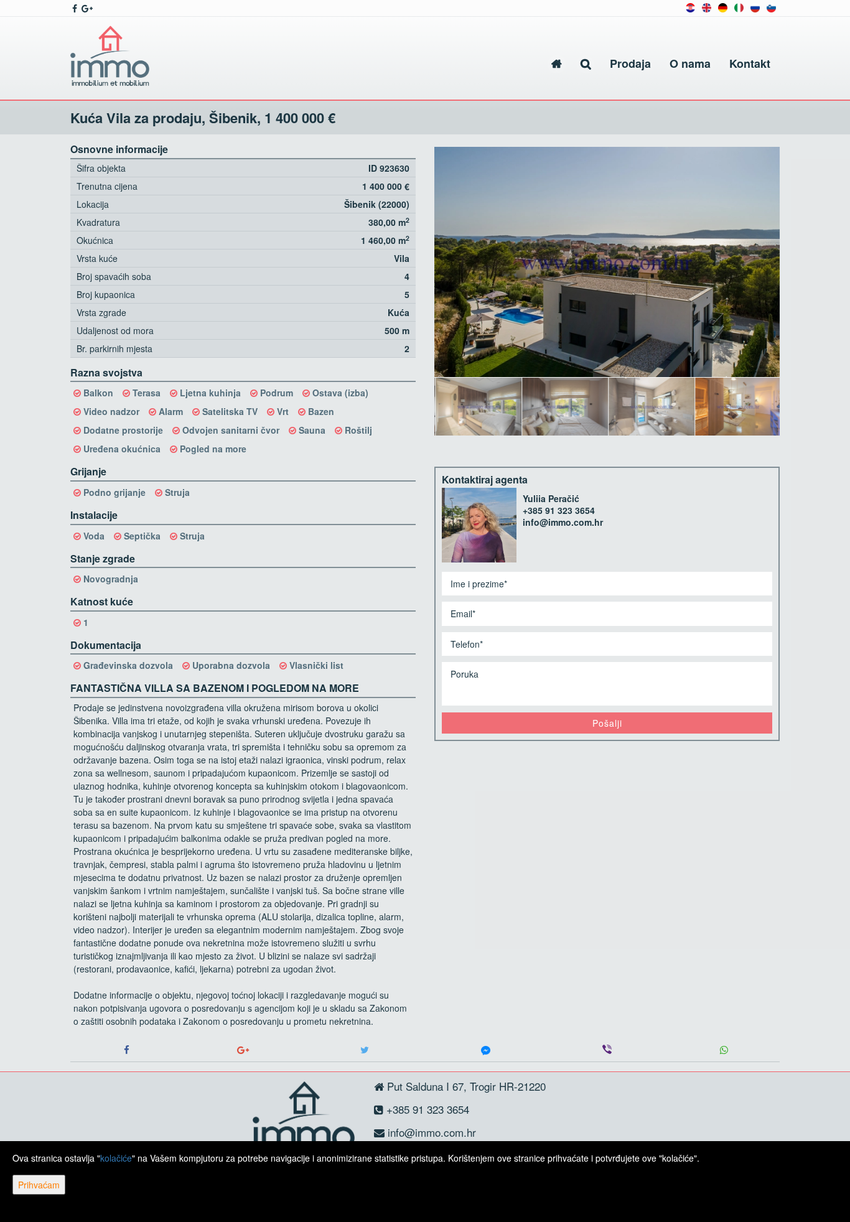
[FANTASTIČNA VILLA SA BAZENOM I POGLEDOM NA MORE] (607, 262)
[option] (477, 406)
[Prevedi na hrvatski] (690, 6)
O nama (690, 63)
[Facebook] (126, 1050)
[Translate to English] (706, 6)
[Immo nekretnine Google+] (86, 8)
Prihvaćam (39, 1184)
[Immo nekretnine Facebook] (73, 8)
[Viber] (607, 1050)
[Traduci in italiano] (739, 6)
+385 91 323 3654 (559, 510)
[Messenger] (485, 1050)
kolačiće (116, 1158)
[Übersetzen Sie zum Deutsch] (722, 6)
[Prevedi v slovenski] (771, 6)
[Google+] (243, 1050)
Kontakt (749, 63)
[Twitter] (364, 1050)
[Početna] (556, 64)
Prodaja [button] (630, 63)
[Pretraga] (585, 64)
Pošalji (607, 723)
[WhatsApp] (724, 1050)
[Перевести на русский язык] (755, 6)
